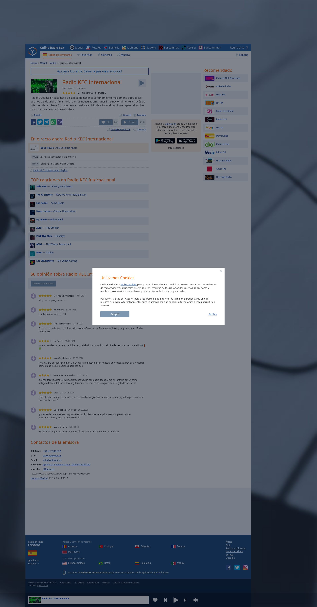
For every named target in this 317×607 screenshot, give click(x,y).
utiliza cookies (129, 284)
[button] (221, 271)
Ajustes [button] (213, 314)
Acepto (115, 314)
